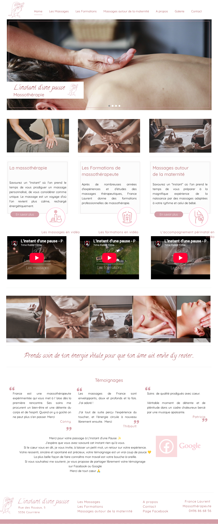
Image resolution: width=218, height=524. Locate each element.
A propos (150, 502)
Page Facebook (155, 511)
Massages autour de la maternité (104, 511)
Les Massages (88, 502)
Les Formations (90, 506)
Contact (149, 506)
